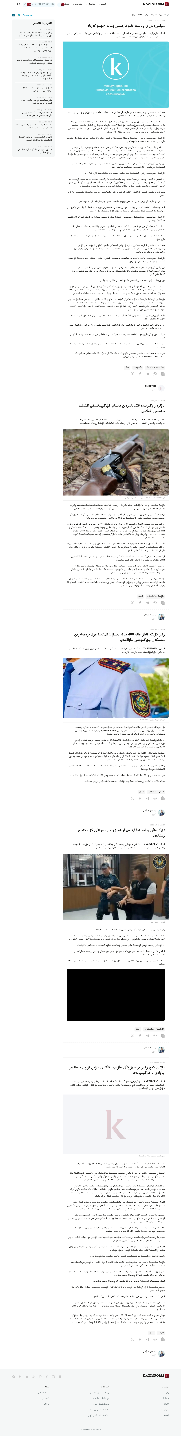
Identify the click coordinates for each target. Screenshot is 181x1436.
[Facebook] (140, 374)
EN (39, 4)
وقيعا (146, 15)
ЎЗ (25, 4)
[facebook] (46, 1383)
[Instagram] (162, 374)
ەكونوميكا (137, 367)
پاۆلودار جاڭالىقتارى (155, 596)
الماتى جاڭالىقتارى (156, 792)
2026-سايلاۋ (137, 15)
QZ (47, 4)
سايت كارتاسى (43, 1399)
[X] (132, 374)
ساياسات (165, 1405)
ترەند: (166, 15)
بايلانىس (45, 1405)
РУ (43, 4)
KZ (52, 4)
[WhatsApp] (155, 374)
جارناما (46, 1411)
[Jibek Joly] (27, 15)
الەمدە (166, 1422)
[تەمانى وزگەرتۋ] (61, 5)
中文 (34, 4)
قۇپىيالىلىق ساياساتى (100, 1405)
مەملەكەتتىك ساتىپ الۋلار (98, 1422)
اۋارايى (161, 1339)
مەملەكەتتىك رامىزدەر (100, 1411)
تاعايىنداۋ (153, 15)
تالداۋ (67, 5)
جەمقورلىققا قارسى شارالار (99, 1416)
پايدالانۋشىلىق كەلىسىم (99, 1399)
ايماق (127, 367)
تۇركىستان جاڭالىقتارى (154, 1029)
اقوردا (161, 15)
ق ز (29, 4)
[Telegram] (147, 374)
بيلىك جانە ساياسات (155, 367)
